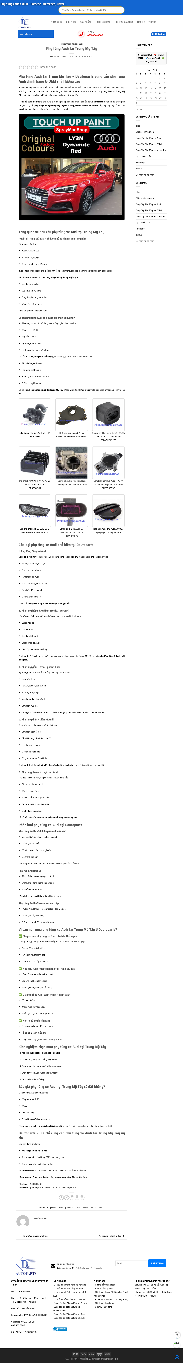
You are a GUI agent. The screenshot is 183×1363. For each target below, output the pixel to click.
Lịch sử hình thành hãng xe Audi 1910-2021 (70, 1294)
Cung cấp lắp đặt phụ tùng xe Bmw (69, 1314)
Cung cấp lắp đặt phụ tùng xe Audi (69, 1318)
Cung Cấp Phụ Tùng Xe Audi (71, 44)
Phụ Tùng (140, 162)
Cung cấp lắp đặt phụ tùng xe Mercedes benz (66, 1308)
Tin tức (152, 22)
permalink (99, 1207)
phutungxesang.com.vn (66, 1187)
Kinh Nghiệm (103, 22)
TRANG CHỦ (56, 22)
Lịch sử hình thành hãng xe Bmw (68, 1288)
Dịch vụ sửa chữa (124, 22)
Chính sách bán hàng (104, 1303)
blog (138, 126)
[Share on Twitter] (66, 1197)
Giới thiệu (71, 22)
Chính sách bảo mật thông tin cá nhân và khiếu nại (111, 1294)
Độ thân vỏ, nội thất (145, 175)
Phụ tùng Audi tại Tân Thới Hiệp (110, 1236)
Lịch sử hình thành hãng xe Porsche (70, 1285)
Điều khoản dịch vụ (104, 1288)
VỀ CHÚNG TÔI (60, 1281)
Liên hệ (141, 22)
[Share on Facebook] (61, 1197)
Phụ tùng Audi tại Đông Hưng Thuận (34, 1236)
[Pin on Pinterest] (77, 1197)
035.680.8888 (95, 35)
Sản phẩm (85, 22)
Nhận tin (156, 1263)
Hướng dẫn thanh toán (105, 1285)
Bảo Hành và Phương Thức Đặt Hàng (111, 1299)
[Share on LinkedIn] (82, 1197)
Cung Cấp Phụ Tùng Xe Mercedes (151, 150)
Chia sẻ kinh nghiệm (145, 132)
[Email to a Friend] (71, 1197)
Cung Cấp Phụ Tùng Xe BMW (149, 144)
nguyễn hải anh (85, 57)
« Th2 (139, 109)
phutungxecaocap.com (40, 1187)
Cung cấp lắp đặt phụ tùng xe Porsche (71, 1303)
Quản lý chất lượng (103, 1307)
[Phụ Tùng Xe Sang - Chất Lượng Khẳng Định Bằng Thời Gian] (30, 22)
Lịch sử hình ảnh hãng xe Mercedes (70, 1299)
